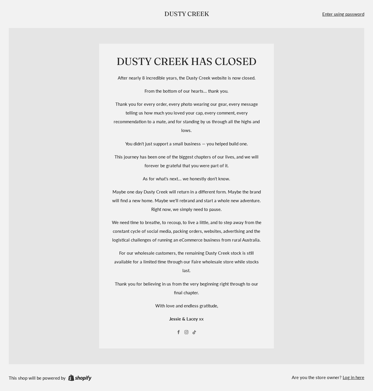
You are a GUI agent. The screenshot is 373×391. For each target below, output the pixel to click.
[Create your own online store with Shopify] (80, 378)
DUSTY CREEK (186, 13)
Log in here (353, 377)
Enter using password (343, 14)
